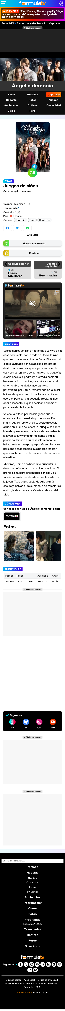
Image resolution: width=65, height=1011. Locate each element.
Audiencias (32, 897)
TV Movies (33, 892)
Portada (32, 867)
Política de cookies (14, 984)
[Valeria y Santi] (19, 546)
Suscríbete (32, 946)
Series (20, 23)
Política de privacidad (47, 980)
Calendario (32, 882)
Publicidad (53, 984)
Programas (32, 919)
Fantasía (20, 220)
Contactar (29, 987)
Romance (44, 220)
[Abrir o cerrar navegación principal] (3, 3)
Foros (32, 940)
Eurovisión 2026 (32, 924)
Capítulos (54, 23)
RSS (38, 987)
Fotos (32, 100)
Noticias (32, 94)
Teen (32, 220)
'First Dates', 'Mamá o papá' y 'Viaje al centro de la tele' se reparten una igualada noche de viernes (32, 14)
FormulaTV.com (24, 992)
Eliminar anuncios (33, 28)
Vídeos (53, 100)
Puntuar (34, 253)
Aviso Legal (29, 980)
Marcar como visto (34, 243)
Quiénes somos (13, 980)
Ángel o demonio (36, 23)
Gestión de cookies (36, 984)
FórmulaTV (8, 23)
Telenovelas (32, 929)
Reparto (11, 100)
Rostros (32, 935)
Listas (32, 887)
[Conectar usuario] (61, 3)
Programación (32, 903)
